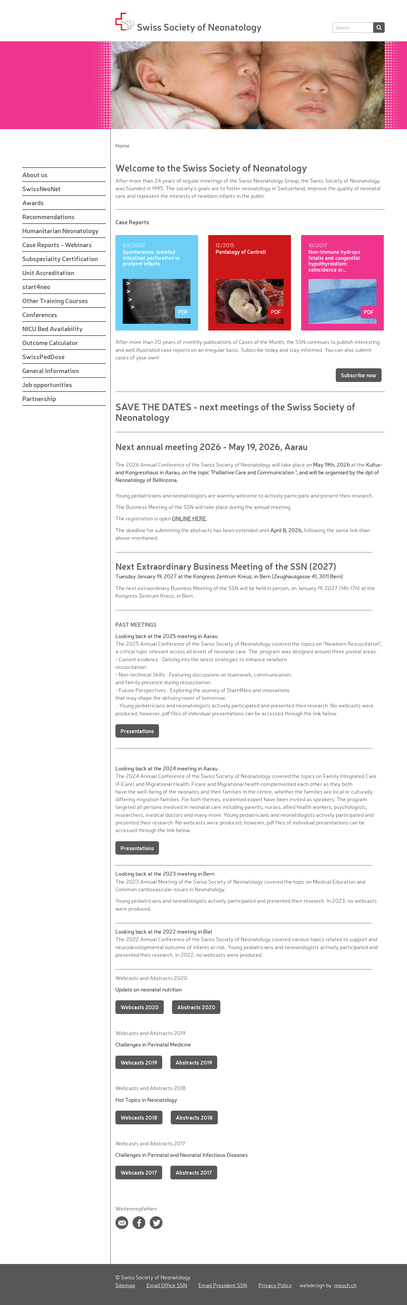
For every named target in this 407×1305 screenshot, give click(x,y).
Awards (33, 202)
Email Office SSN (167, 1285)
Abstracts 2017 (194, 1172)
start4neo (36, 286)
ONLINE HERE (189, 518)
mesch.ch (345, 1285)
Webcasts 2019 (139, 1062)
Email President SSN (222, 1285)
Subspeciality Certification (60, 258)
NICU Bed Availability (52, 328)
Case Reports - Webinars (57, 244)
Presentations (137, 730)
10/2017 (318, 245)
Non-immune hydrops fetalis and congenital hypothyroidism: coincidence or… (334, 260)
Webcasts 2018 (139, 1117)
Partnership (39, 398)
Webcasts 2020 (140, 1006)
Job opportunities (47, 384)
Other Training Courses (55, 300)
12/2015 (225, 245)
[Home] (121, 1222)
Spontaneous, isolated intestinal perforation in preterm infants (151, 257)
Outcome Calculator (50, 342)
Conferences (39, 314)
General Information (50, 370)
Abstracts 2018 (194, 1117)
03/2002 (134, 245)
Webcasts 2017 (139, 1172)
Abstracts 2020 (196, 1006)
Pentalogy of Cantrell (241, 251)
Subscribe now (358, 374)
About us (35, 174)
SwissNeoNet (41, 188)
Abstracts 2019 (194, 1062)
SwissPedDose (43, 356)
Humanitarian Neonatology (60, 230)
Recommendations (48, 216)
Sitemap (125, 1285)
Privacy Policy (275, 1285)
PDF (183, 312)
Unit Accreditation (48, 272)
